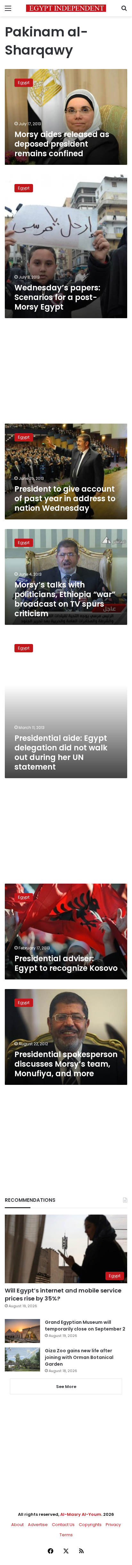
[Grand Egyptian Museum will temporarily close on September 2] (22, 1331)
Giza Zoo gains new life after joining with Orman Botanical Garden (79, 1357)
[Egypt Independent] (66, 8)
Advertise (38, 1525)
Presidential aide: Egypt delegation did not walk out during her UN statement (60, 752)
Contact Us (63, 1525)
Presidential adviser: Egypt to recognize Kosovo (66, 963)
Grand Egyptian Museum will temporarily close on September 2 (85, 1325)
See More (66, 1387)
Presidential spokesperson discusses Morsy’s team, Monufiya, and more (66, 1064)
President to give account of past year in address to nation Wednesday (64, 498)
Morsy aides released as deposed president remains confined (61, 144)
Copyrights (90, 1525)
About (17, 1525)
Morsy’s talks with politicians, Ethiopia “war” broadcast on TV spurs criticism (64, 599)
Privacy (113, 1525)
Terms (66, 1535)
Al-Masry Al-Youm (80, 1514)
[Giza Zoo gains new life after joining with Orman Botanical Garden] (22, 1359)
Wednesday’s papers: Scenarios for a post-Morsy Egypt (57, 297)
